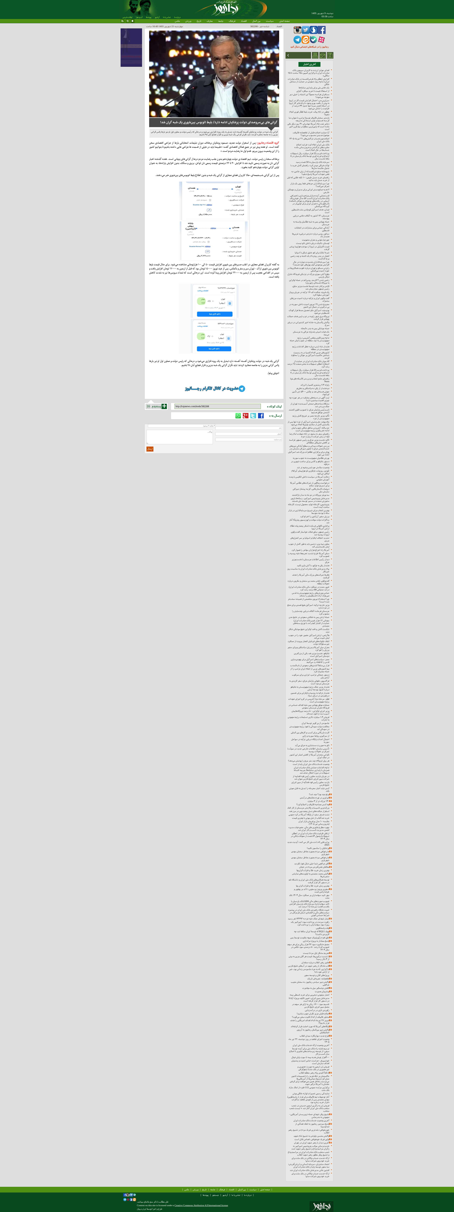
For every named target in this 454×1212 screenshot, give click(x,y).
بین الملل (256, 21)
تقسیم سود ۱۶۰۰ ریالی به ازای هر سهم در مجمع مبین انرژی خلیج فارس (310, 1005)
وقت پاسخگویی (322, 928)
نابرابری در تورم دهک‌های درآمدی (314, 797)
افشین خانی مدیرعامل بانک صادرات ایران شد (309, 1170)
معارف (210, 21)
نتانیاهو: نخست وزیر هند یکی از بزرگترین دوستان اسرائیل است (311, 654)
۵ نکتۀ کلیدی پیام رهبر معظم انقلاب (314, 1072)
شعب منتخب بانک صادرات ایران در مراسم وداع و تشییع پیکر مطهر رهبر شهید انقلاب (308, 1153)
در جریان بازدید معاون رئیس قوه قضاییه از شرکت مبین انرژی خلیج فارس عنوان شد (311, 777)
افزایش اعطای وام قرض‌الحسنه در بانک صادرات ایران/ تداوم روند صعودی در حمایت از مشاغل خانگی (308, 82)
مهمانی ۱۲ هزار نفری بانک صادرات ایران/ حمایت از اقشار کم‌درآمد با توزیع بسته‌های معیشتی (311, 623)
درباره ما (177, 17)
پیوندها (148, 17)
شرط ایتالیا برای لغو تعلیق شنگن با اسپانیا (312, 252)
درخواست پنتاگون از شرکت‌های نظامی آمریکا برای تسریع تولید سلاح (309, 484)
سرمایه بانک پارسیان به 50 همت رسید (312, 162)
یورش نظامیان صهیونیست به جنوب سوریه (311, 458)
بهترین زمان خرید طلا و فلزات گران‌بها (313, 870)
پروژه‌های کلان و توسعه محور (316, 975)
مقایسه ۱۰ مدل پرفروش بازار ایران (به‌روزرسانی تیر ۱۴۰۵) (313, 822)
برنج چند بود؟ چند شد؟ (319, 794)
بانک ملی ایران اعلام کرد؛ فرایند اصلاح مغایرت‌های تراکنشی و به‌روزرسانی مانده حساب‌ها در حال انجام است (311, 147)
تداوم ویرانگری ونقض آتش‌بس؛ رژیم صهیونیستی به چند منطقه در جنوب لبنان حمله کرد (309, 340)
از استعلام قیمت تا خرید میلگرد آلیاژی (312, 91)
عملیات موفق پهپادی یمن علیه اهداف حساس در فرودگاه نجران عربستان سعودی (309, 706)
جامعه (220, 21)
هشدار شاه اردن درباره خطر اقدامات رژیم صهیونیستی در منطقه (310, 347)
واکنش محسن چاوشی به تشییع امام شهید (311, 1136)
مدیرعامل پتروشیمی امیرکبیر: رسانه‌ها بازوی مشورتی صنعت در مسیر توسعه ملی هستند (310, 499)
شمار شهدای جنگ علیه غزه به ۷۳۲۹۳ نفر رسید (308, 918)
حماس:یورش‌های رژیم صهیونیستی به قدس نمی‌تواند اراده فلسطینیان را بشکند (310, 594)
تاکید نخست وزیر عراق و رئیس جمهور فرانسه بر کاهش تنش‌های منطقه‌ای (309, 441)
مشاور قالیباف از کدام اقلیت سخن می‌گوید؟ (310, 1017)
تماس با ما (167, 17)
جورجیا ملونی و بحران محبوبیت (315, 239)
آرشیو (157, 17)
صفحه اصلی (284, 21)
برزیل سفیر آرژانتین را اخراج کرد (314, 516)
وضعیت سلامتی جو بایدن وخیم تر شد (313, 467)
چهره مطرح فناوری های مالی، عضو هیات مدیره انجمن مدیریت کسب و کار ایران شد (309, 828)
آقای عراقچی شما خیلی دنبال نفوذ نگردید (311, 863)
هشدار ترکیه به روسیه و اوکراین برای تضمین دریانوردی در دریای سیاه (310, 694)
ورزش (188, 21)
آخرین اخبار (309, 64)
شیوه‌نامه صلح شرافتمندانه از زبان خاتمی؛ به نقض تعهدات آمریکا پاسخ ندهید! (310, 172)
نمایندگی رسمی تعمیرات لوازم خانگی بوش (311, 1093)
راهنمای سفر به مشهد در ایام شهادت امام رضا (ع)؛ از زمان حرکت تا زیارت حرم (309, 435)
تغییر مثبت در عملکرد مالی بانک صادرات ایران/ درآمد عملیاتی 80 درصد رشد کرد (309, 588)
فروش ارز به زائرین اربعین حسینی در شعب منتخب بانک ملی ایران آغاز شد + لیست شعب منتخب (309, 1108)
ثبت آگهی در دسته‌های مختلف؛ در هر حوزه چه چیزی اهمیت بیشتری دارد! (309, 399)
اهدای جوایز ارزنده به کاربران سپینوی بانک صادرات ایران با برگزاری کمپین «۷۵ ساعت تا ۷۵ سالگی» (308, 73)
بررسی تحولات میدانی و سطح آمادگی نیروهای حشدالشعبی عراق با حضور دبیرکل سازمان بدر (309, 447)
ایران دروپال (141, 1209)
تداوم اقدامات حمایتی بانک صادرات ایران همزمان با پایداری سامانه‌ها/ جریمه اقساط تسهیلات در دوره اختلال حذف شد (311, 770)
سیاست (270, 21)
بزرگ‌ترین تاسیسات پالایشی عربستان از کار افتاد (308, 807)
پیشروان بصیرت (322, 991)
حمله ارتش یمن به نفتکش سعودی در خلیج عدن (309, 617)
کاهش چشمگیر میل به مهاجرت (315, 988)
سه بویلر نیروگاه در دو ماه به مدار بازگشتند (310, 495)
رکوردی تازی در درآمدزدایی (317, 1010)
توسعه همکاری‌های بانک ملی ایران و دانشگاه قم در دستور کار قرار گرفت (309, 881)
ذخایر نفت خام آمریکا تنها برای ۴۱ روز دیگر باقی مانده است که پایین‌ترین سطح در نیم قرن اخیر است (308, 127)
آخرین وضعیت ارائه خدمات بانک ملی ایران (311, 1045)
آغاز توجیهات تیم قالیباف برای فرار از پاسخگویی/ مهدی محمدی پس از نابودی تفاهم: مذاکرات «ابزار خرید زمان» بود (308, 1100)
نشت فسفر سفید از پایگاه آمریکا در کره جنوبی (309, 814)
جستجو (215, 1195)
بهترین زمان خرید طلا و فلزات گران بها (312, 885)
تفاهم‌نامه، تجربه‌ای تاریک (318, 978)
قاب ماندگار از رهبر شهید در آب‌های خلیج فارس (308, 965)
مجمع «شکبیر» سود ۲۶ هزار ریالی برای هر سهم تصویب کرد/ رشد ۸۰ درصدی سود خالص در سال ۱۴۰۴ (308, 947)
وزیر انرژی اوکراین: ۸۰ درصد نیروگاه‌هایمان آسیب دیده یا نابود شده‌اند (310, 712)
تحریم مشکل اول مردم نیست (316, 953)
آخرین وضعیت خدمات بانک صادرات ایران (311, 1120)
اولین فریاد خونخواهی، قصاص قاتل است (312, 1139)
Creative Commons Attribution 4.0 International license (201, 1205)
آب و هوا (139, 17)
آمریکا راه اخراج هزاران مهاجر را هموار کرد (310, 550)
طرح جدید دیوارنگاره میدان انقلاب (314, 1035)
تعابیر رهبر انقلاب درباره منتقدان (315, 962)
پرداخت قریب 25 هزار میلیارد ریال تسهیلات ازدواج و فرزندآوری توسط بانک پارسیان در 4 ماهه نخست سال (309, 156)
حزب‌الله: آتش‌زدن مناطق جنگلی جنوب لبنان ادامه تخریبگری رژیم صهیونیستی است (310, 429)
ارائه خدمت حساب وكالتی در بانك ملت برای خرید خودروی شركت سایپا (310, 1159)
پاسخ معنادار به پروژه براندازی (316, 941)
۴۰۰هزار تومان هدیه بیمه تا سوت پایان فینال (310, 1057)
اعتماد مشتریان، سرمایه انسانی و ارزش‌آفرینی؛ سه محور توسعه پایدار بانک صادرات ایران (308, 1165)
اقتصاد (244, 21)
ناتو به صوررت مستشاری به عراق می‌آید (312, 745)
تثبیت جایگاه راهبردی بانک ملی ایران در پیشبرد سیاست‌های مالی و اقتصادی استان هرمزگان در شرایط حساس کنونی (308, 913)
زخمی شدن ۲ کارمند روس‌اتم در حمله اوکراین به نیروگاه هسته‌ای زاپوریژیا (309, 281)
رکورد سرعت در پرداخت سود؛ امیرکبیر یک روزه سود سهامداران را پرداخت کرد (310, 923)
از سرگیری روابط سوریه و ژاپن (315, 736)
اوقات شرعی (127, 17)
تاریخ (199, 21)
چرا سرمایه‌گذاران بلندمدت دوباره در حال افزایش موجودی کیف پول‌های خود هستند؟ (311, 263)
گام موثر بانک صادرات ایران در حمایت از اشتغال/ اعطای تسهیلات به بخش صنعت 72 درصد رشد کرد (308, 364)
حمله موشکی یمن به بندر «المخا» (315, 328)
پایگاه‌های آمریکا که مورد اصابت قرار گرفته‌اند (310, 1026)
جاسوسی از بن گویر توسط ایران (315, 723)
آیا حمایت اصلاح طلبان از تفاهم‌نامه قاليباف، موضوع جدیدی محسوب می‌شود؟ (311, 134)
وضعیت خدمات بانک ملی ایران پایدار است (311, 764)
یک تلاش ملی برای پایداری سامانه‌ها (314, 87)
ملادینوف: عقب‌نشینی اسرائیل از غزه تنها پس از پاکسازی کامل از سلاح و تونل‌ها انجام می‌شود (308, 423)
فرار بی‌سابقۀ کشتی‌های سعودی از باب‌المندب (309, 665)
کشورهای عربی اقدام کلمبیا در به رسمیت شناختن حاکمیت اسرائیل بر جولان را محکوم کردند (310, 355)
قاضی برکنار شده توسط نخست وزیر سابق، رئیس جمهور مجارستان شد (310, 287)
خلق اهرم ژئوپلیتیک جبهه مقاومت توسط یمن (309, 937)
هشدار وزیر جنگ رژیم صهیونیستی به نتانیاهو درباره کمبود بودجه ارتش (309, 688)
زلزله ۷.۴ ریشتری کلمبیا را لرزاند (314, 385)
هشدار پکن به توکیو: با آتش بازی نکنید (313, 565)
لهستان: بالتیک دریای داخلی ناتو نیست (312, 243)
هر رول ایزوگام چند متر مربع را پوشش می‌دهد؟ (308, 760)
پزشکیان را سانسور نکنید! (318, 848)
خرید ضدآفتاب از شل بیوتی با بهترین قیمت (310, 818)
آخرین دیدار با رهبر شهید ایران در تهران (311, 1142)
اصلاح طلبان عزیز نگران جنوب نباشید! (313, 1013)
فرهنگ (232, 21)
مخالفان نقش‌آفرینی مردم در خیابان (314, 867)
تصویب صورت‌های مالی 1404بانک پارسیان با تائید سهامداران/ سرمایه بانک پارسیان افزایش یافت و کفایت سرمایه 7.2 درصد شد (309, 904)
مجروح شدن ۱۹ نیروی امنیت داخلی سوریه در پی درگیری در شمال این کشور (309, 305)
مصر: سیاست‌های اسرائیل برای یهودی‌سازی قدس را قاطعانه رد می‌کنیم (310, 660)
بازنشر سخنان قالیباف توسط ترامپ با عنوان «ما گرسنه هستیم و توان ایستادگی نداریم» (309, 119)
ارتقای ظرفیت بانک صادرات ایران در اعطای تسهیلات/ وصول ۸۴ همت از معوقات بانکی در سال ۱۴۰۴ (310, 836)
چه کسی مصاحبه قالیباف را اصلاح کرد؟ (312, 804)
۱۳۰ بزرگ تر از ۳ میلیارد (318, 801)
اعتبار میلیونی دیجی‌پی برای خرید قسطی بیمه (309, 994)
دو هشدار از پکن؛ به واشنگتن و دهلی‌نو (312, 388)
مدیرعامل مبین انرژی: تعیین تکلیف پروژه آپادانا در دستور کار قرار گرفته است (309, 999)
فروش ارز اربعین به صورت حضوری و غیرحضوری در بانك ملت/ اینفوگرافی (313, 1068)
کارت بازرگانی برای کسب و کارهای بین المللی (310, 732)
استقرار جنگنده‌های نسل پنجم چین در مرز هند (309, 811)
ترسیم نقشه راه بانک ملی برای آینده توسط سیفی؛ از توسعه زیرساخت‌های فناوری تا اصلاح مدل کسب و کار (309, 1051)
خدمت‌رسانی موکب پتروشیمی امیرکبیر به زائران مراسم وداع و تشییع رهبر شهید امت (310, 1147)
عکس (177, 21)
